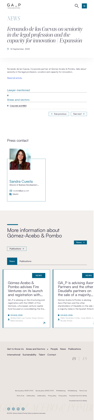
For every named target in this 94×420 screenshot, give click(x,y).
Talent (42, 354)
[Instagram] (13, 408)
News (79, 242)
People (54, 348)
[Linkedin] (8, 408)
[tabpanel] (47, 298)
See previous (60, 114)
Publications (15, 248)
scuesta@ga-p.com (21, 191)
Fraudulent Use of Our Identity (78, 396)
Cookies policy (30, 396)
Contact (51, 354)
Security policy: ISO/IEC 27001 (24, 390)
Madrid (15, 194)
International (13, 354)
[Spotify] (18, 408)
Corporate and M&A (18, 106)
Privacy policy (52, 396)
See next (77, 114)
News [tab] (12, 261)
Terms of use (83, 390)
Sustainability (29, 354)
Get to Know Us (15, 348)
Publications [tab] (25, 261)
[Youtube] (23, 408)
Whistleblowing (60, 390)
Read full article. (14, 78)
